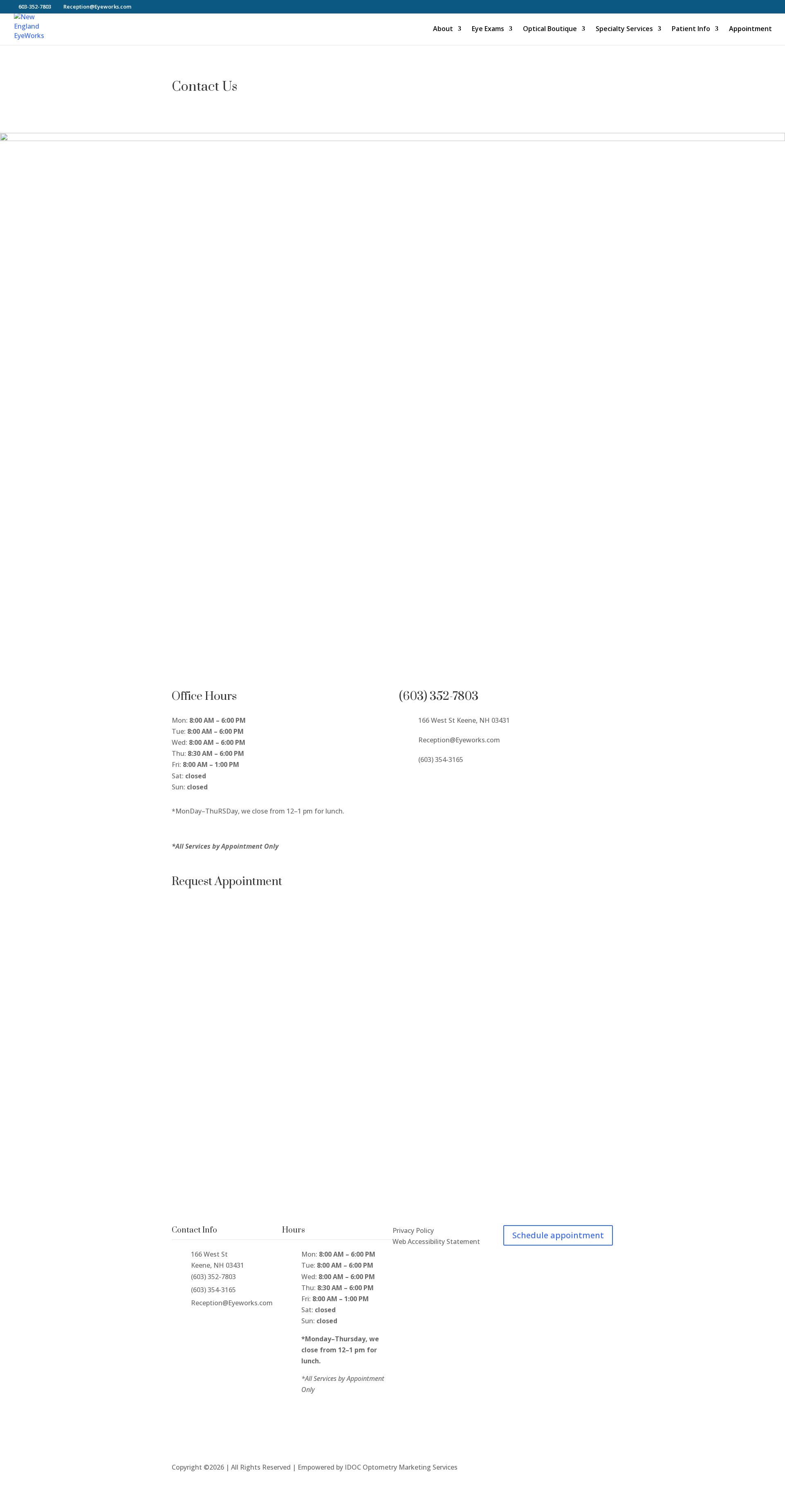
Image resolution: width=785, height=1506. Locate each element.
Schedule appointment (558, 1235)
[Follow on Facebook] (405, 780)
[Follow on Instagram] (421, 780)
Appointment (750, 29)
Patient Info (691, 29)
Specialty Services (624, 29)
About (443, 29)
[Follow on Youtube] (438, 780)
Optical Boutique (550, 29)
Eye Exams (488, 29)
